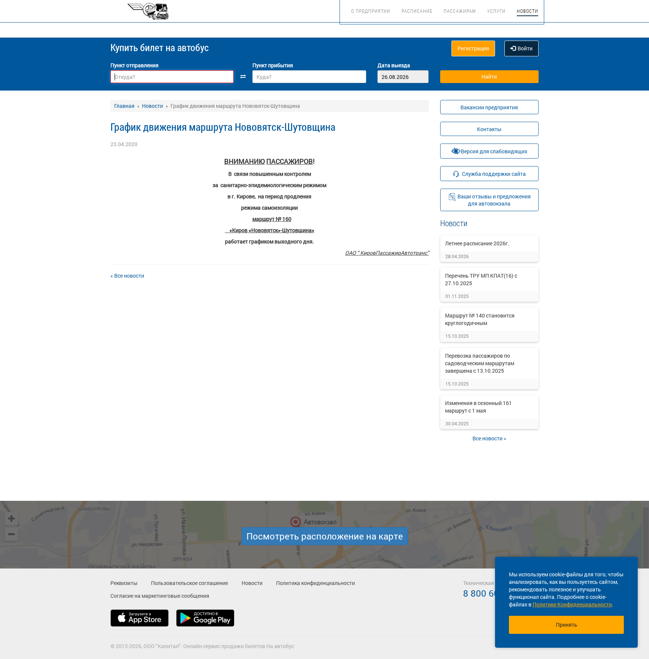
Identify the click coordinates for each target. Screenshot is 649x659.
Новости (527, 11)
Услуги (496, 11)
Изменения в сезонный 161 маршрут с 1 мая (478, 406)
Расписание (416, 11)
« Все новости (127, 275)
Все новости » (489, 438)
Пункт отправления (134, 65)
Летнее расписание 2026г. (477, 243)
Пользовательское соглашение (189, 582)
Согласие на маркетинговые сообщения (159, 595)
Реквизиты (123, 582)
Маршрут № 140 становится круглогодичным (480, 319)
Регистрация (473, 48)
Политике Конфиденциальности (572, 604)
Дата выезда (393, 65)
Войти (525, 48)
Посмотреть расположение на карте (324, 536)
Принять (566, 624)
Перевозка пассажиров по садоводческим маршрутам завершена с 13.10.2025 (479, 363)
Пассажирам (460, 11)
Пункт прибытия (272, 65)
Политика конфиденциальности (315, 582)
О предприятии (370, 11)
